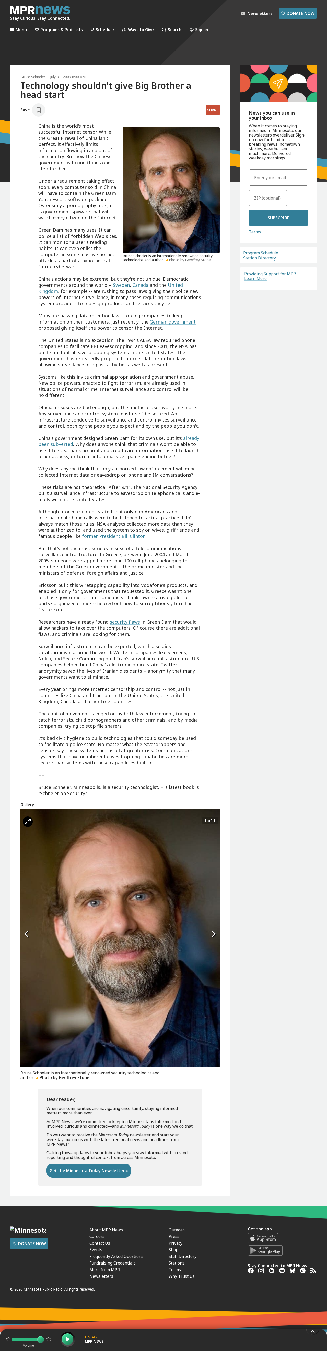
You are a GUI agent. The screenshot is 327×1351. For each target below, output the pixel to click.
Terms (255, 232)
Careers (96, 1236)
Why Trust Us (182, 1276)
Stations (176, 1263)
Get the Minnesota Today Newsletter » (89, 1170)
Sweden (121, 285)
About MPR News (106, 1230)
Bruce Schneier (32, 76)
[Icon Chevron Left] (26, 933)
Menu (21, 29)
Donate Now (297, 13)
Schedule (105, 29)
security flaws (125, 622)
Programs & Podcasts (61, 29)
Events (95, 1250)
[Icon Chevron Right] (213, 933)
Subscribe (278, 218)
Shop (173, 1250)
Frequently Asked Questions (116, 1256)
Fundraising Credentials (112, 1263)
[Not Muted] (8, 1339)
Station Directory (259, 258)
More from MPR (104, 1269)
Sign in (201, 29)
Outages (177, 1230)
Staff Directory (182, 1256)
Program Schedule (260, 253)
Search (174, 29)
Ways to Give (141, 29)
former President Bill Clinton (114, 536)
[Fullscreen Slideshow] (28, 821)
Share (212, 109)
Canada (140, 285)
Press (174, 1236)
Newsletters (101, 1276)
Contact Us (99, 1243)
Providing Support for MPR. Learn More (270, 276)
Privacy (175, 1243)
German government (173, 322)
